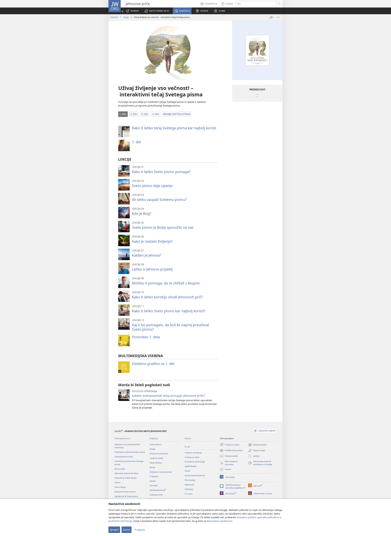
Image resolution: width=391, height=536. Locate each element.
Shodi (187, 470)
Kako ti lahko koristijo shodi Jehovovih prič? (167, 297)
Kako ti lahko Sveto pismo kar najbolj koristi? (168, 310)
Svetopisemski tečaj (123, 456)
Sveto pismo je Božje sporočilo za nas (163, 227)
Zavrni (126, 529)
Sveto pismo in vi (122, 438)
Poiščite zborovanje (231, 450)
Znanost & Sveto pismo (125, 491)
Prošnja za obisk (192, 457)
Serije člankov (156, 462)
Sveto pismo (155, 444)
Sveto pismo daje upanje (152, 185)
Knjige (126, 17)
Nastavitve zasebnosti (219, 521)
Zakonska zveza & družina (126, 473)
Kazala (152, 481)
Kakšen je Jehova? (146, 255)
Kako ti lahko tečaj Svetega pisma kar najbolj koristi (174, 127)
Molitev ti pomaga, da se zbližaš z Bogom (166, 283)
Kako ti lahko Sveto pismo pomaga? (161, 171)
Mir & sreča (120, 468)
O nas (187, 446)
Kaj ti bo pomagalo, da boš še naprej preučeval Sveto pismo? (170, 327)
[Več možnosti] (278, 17)
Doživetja (189, 489)
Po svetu (189, 493)
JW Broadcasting (158, 490)
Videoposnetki (156, 494)
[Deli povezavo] (271, 17)
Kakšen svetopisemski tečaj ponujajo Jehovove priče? (168, 396)
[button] (156, 10)
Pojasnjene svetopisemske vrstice (130, 452)
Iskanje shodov (257, 445)
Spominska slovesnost (195, 475)
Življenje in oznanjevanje (161, 472)
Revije (152, 467)
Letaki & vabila (156, 458)
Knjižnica (114, 17)
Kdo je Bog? (141, 213)
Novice (188, 438)
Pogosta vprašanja (193, 452)
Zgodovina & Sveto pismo (126, 496)
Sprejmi (114, 529)
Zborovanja (190, 480)
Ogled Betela (190, 466)
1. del (136, 141)
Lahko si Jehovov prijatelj (152, 269)
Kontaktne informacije (195, 461)
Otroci (117, 482)
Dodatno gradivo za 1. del (153, 363)
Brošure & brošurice (159, 453)
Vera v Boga (120, 487)
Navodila (154, 485)
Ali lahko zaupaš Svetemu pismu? (159, 199)
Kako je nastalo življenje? (152, 241)
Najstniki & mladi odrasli (126, 477)
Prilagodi (139, 529)
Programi (154, 476)
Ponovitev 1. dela (146, 336)
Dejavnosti (189, 484)
